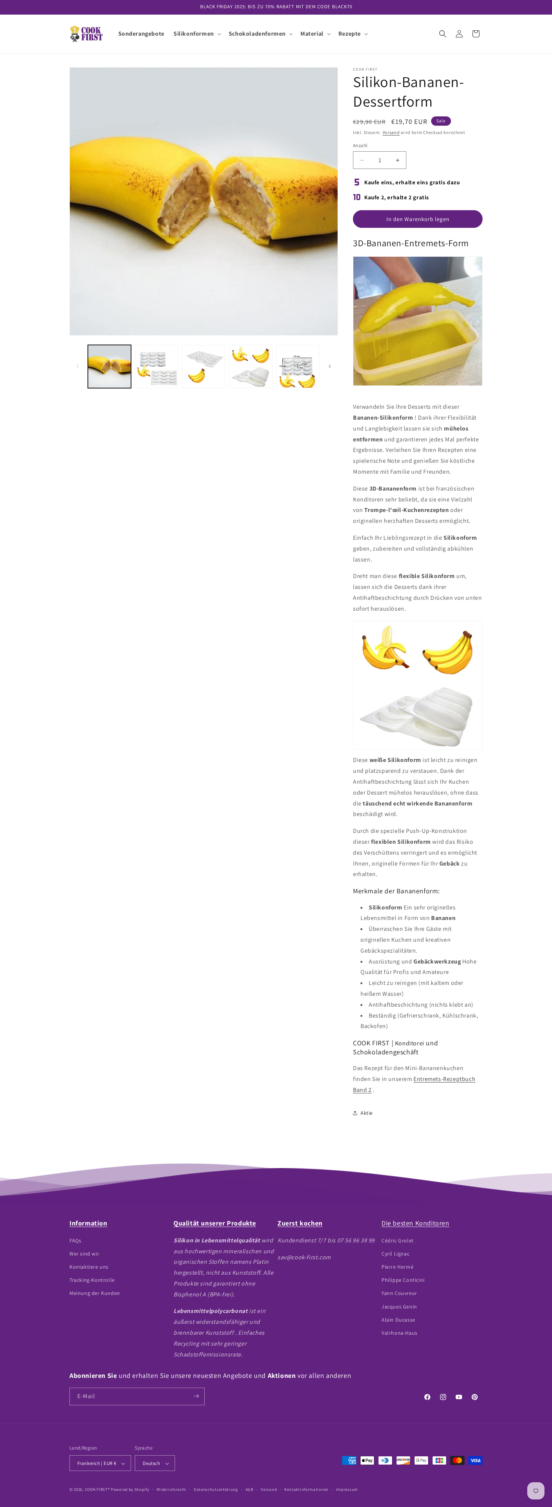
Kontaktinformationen (306, 1489)
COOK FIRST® (97, 1489)
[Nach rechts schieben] (329, 366)
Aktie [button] (366, 1113)
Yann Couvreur (399, 1293)
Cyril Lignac (395, 1253)
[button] (196, 34)
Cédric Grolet (398, 1240)
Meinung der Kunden (94, 1293)
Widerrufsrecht (171, 1489)
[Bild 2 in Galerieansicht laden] (156, 366)
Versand (391, 132)
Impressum (347, 1489)
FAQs (75, 1240)
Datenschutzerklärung (216, 1489)
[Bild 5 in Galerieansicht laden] (298, 366)
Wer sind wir (84, 1253)
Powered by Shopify (130, 1489)
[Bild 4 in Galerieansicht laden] (250, 366)
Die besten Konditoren (415, 1223)
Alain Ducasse (398, 1319)
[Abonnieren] (196, 1396)
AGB (249, 1489)
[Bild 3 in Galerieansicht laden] (203, 366)
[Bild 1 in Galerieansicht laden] (109, 366)
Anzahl (360, 145)
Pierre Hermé (397, 1266)
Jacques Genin (399, 1306)
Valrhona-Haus (400, 1332)
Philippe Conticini (403, 1280)
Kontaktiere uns (89, 1266)
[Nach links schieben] (77, 366)
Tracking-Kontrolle (92, 1280)
